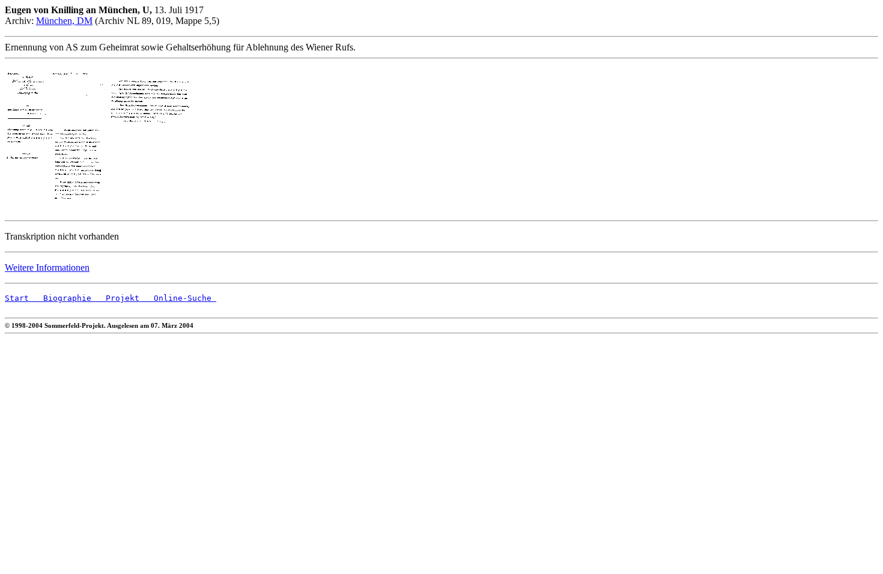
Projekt (115, 298)
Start (17, 298)
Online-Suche (177, 298)
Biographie (60, 298)
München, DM (64, 21)
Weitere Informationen (47, 267)
